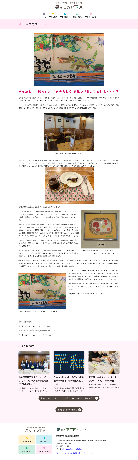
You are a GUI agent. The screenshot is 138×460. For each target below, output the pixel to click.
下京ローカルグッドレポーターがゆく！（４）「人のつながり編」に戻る (67, 398)
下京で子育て (77, 17)
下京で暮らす (65, 17)
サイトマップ (61, 453)
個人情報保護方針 (74, 453)
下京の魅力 (53, 17)
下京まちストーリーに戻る (67, 410)
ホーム (44, 17)
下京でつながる (90, 17)
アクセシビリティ (88, 453)
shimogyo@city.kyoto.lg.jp (72, 449)
